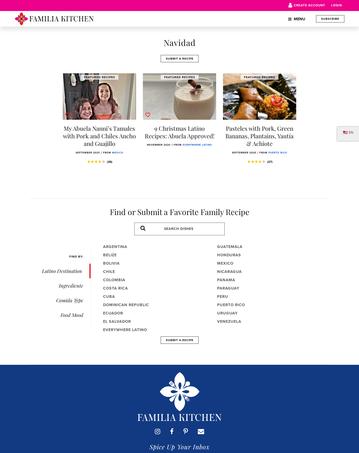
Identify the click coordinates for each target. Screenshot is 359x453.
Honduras (229, 255)
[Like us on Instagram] (157, 431)
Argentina (115, 246)
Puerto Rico (277, 152)
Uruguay (227, 313)
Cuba (109, 296)
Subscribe (330, 19)
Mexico (117, 152)
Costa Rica (115, 288)
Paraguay (228, 288)
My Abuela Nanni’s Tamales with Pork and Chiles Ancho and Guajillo (99, 135)
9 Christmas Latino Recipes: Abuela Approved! (179, 132)
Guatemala (230, 246)
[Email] (201, 431)
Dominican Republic (126, 305)
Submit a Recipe (179, 58)
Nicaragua (229, 271)
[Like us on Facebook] (172, 431)
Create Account (309, 5)
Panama (226, 280)
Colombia (114, 280)
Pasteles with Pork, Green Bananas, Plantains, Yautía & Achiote (259, 135)
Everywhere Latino (197, 145)
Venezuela (229, 321)
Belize (110, 255)
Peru (222, 296)
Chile (109, 271)
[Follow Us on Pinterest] (185, 431)
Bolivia (111, 263)
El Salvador (117, 321)
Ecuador (113, 313)
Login (336, 5)
